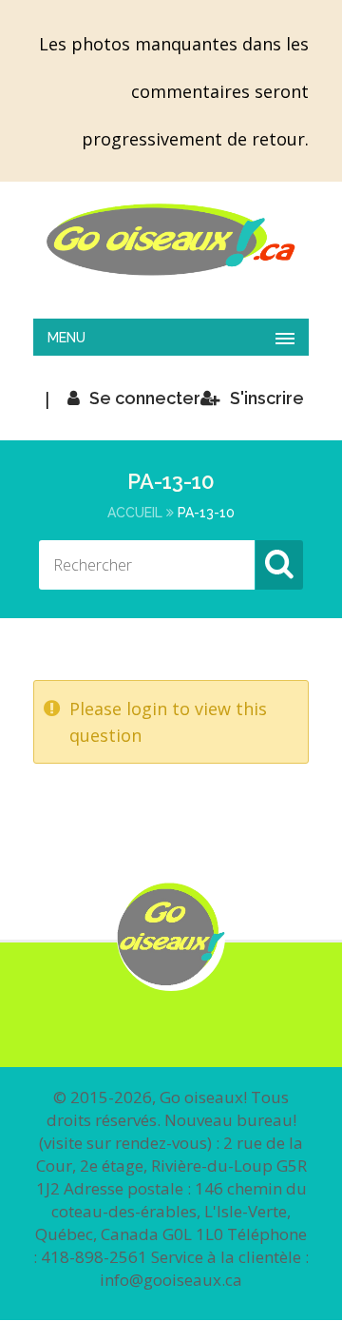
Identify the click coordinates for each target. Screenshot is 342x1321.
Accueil (134, 512)
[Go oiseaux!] (171, 239)
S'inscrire (267, 398)
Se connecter (144, 398)
